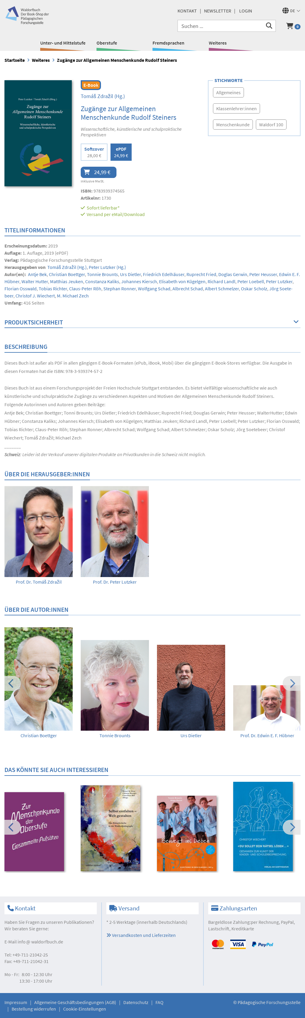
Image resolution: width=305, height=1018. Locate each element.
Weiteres (218, 43)
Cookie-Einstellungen (84, 1009)
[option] (38, 535)
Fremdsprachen (168, 43)
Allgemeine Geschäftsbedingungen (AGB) (75, 1002)
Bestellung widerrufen (34, 1009)
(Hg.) (103, 96)
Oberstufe (107, 43)
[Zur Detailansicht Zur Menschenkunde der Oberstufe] (38, 832)
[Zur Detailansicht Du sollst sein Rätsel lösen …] (267, 827)
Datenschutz (135, 1002)
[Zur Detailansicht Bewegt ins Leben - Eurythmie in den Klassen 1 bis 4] (191, 834)
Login (245, 11)
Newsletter (217, 11)
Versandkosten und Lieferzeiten (143, 935)
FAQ (159, 1002)
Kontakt (187, 11)
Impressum (15, 1002)
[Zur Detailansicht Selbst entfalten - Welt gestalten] (115, 828)
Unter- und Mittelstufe (62, 43)
